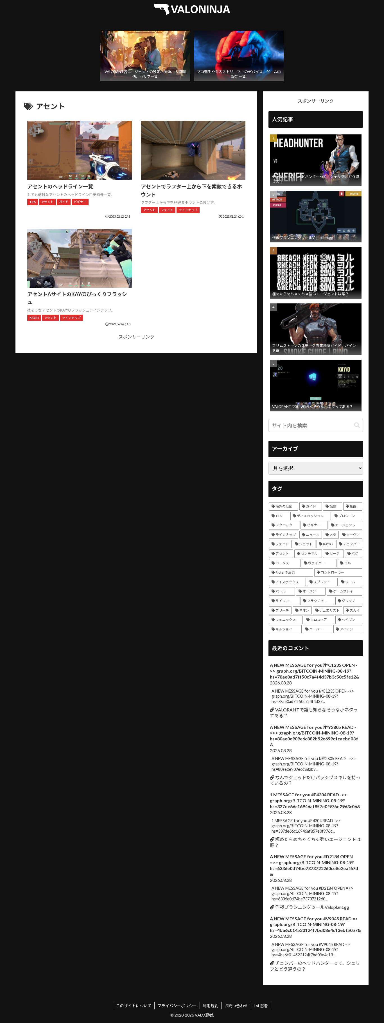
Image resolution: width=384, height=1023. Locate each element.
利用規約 (210, 1005)
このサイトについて (134, 1005)
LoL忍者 (261, 1005)
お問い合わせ (236, 1005)
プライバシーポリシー (177, 1005)
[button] (357, 425)
